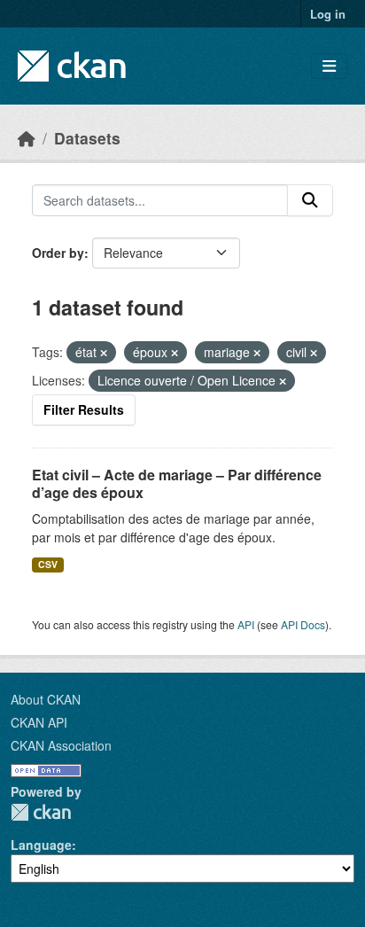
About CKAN (46, 699)
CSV (48, 564)
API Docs (303, 624)
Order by (58, 252)
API (245, 624)
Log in (328, 13)
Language (41, 844)
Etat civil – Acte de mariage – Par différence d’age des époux (177, 483)
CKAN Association (61, 745)
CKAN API (39, 722)
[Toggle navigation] (329, 66)
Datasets (87, 138)
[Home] (26, 138)
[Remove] (103, 353)
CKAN (41, 812)
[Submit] (310, 200)
